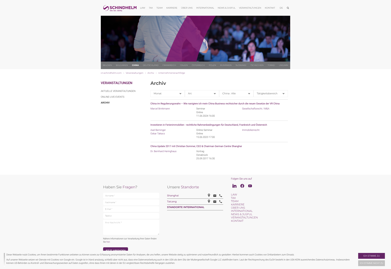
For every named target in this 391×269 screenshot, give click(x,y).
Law (234, 194)
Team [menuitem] (159, 7)
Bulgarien (122, 65)
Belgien (107, 65)
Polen (212, 65)
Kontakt (237, 221)
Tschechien (256, 65)
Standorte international (185, 207)
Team (234, 201)
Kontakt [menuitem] (270, 7)
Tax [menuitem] (151, 7)
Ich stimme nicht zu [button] (371, 263)
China (135, 65)
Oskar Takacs (157, 133)
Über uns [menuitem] (187, 7)
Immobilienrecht (250, 130)
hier (108, 242)
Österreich (198, 65)
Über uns (238, 207)
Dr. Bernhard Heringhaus (163, 151)
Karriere (237, 204)
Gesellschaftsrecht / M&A (255, 108)
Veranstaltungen (116, 83)
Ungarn (283, 65)
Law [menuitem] (142, 7)
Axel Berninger (158, 130)
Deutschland (151, 65)
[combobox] (167, 93)
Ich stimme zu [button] (371, 255)
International (242, 211)
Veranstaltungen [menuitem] (250, 7)
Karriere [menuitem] (171, 7)
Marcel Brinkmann (160, 108)
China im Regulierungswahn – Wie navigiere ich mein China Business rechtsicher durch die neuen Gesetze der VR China (215, 103)
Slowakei (241, 65)
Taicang (172, 201)
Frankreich (169, 65)
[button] (356, 260)
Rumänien (226, 65)
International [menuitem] (205, 7)
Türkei (271, 65)
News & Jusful (241, 214)
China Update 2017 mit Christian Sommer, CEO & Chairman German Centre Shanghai (196, 146)
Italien (184, 65)
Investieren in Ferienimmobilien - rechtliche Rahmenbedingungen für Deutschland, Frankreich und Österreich (208, 124)
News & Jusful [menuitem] (226, 7)
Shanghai (173, 195)
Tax (233, 198)
